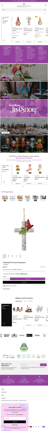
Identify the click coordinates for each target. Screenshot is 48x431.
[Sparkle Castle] (24, 5)
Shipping (4, 285)
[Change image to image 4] (16, 256)
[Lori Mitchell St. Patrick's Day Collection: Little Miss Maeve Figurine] (18, 169)
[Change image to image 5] (20, 256)
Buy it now (24, 282)
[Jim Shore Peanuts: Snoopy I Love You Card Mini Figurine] (29, 21)
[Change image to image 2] (8, 256)
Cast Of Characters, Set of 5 (17, 318)
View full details (6, 288)
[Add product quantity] (8, 279)
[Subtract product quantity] (4, 279)
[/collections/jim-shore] (24, 108)
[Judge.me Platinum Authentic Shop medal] (24, 356)
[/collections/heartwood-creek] (24, 72)
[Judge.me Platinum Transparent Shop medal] (28, 356)
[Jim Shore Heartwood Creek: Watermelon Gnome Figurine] (18, 21)
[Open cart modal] (45, 5)
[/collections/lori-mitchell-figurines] (24, 144)
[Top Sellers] (4, 40)
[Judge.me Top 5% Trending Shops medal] (43, 356)
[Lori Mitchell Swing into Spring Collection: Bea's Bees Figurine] (40, 169)
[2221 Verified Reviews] (24, 351)
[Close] (26, 406)
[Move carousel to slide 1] (44, 13)
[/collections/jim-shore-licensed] (24, 90)
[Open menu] (2, 5)
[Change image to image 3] (12, 256)
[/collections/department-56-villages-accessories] (24, 126)
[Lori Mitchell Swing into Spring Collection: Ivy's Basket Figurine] (29, 169)
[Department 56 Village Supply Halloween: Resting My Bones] (29, 309)
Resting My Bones (28, 317)
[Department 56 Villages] (4, 324)
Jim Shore (6, 264)
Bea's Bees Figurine (40, 177)
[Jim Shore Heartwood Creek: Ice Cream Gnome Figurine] (40, 21)
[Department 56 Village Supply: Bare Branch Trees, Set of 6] (40, 309)
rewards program (19, 414)
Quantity (4, 276)
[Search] (45, 9)
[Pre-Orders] (4, 182)
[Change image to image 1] (4, 256)
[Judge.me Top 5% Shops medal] (38, 356)
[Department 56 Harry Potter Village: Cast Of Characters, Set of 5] (18, 309)
